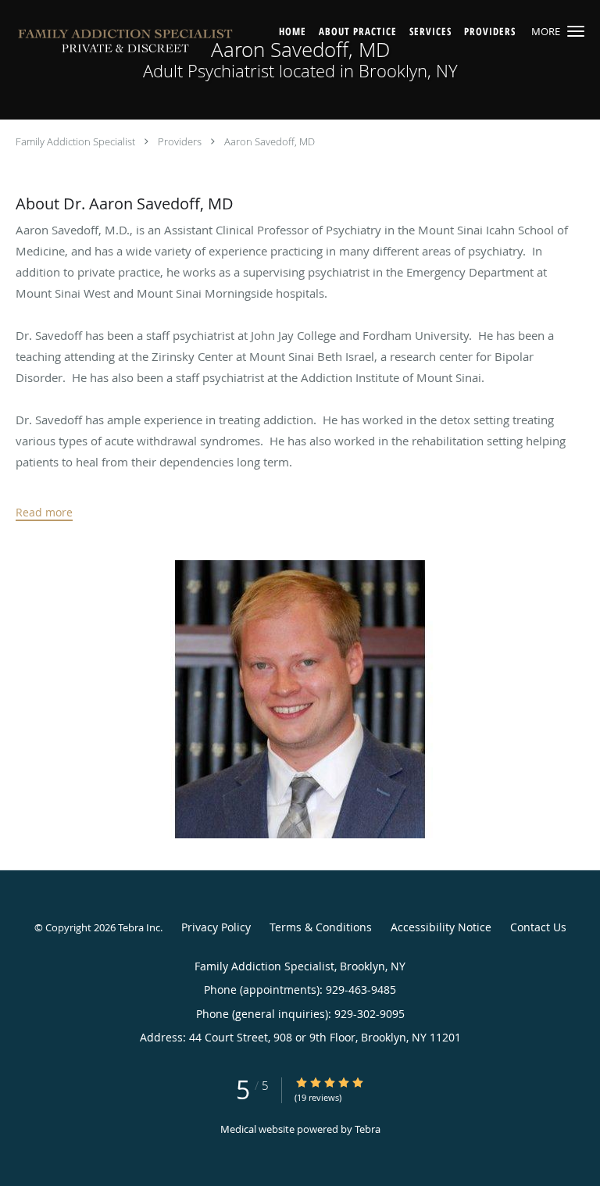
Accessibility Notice (441, 927)
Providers (180, 141)
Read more (44, 512)
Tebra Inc (139, 927)
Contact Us (538, 927)
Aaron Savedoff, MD (269, 141)
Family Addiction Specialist (75, 141)
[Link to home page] (169, 43)
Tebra (367, 1129)
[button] (575, 31)
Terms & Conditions (321, 927)
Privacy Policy (216, 927)
